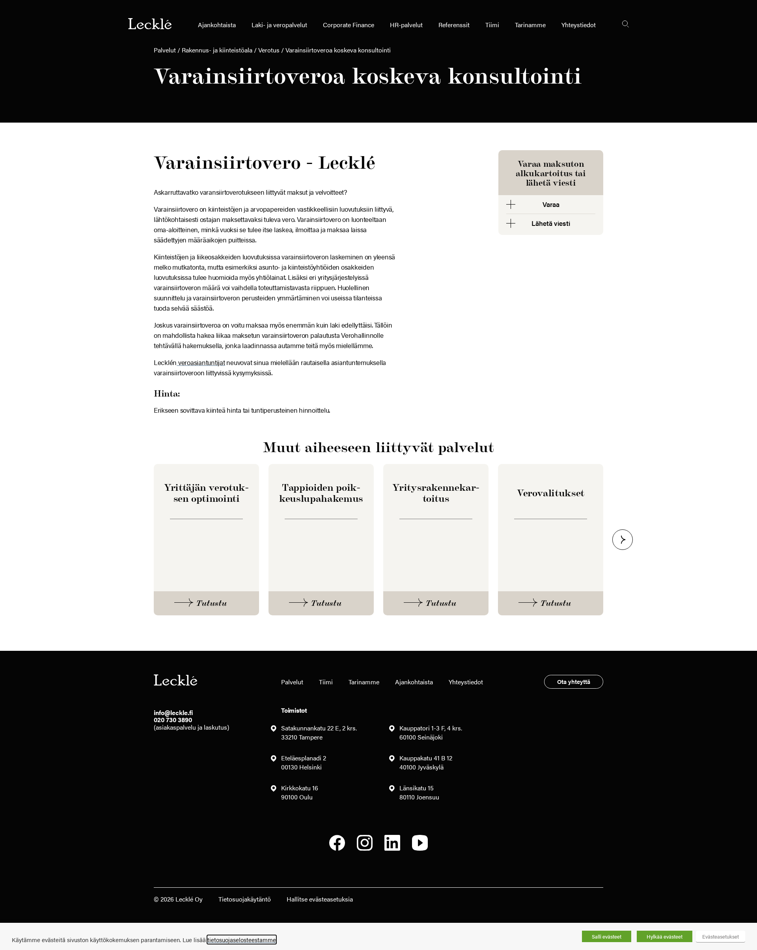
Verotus (269, 49)
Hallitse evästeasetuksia (320, 898)
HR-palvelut (406, 24)
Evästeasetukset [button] (720, 936)
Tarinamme (530, 24)
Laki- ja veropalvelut (279, 24)
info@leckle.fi (173, 712)
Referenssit (454, 24)
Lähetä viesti (550, 223)
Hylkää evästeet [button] (664, 936)
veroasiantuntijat (201, 362)
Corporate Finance (348, 24)
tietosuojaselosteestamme (241, 939)
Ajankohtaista (217, 24)
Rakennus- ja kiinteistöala (217, 49)
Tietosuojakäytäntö (244, 898)
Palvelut (165, 49)
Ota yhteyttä (573, 681)
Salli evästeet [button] (606, 936)
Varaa (551, 204)
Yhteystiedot (578, 24)
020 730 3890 (173, 719)
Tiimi (492, 24)
